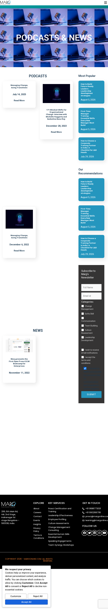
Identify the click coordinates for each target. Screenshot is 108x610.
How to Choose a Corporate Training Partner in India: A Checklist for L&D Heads (89, 146)
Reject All (37, 596)
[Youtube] (104, 533)
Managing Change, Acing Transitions (19, 86)
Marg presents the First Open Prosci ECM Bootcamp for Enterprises (19, 362)
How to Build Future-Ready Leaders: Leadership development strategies (87, 90)
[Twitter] (89, 533)
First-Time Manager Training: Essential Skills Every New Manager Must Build (88, 118)
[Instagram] (99, 533)
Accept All (26, 602)
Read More (19, 101)
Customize (15, 596)
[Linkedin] (94, 533)
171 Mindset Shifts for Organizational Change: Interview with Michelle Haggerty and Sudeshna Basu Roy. (56, 114)
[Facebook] (84, 533)
